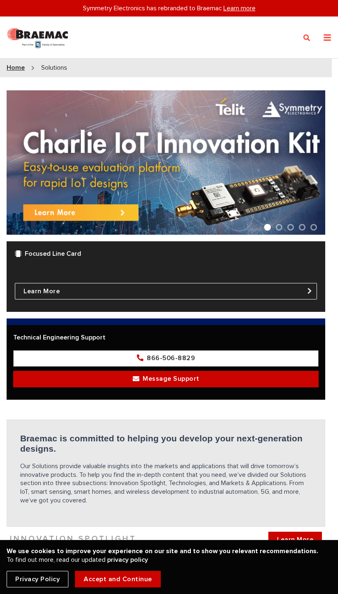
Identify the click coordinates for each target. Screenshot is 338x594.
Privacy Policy (37, 579)
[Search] (307, 38)
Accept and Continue (118, 579)
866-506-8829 (171, 358)
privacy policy (127, 559)
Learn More (41, 291)
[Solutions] (37, 37)
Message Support (171, 378)
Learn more (239, 8)
